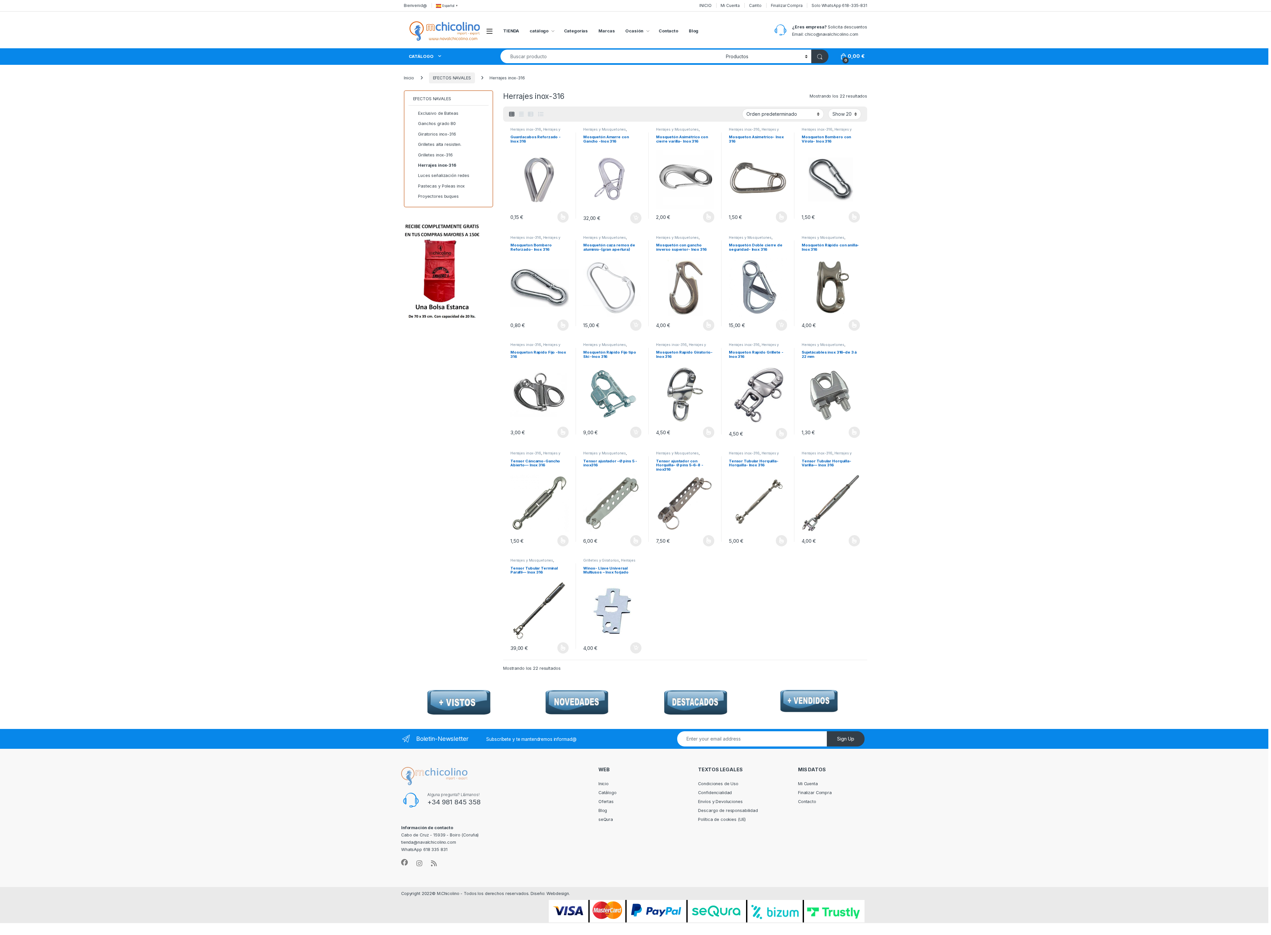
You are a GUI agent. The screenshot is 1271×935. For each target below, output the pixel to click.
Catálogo (607, 792)
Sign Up (845, 739)
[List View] (540, 114)
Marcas (606, 30)
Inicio (409, 77)
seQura (605, 819)
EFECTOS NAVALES (452, 77)
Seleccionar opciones (556, 217)
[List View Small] (530, 114)
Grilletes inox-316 (435, 154)
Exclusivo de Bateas (438, 113)
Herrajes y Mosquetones (604, 129)
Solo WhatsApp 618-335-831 (839, 5)
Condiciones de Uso (718, 783)
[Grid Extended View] (521, 114)
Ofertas (606, 801)
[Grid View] (511, 114)
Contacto (668, 30)
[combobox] (611, 56)
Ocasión (634, 30)
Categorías (576, 30)
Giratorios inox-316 (437, 134)
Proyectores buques (438, 196)
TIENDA (511, 30)
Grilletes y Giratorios (601, 560)
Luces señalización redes (443, 175)
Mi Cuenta (730, 5)
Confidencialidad (715, 792)
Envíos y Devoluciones (720, 801)
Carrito (755, 5)
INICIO (705, 5)
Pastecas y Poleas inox (441, 186)
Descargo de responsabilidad (728, 810)
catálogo (539, 30)
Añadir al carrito (634, 218)
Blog (694, 30)
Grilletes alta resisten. (439, 144)
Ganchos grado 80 (437, 123)
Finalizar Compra (787, 5)
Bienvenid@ (415, 5)
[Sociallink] (404, 862)
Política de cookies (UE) (722, 819)
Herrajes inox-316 (525, 129)
